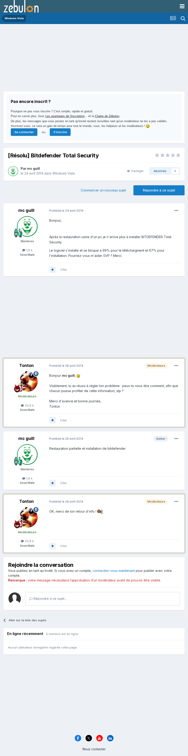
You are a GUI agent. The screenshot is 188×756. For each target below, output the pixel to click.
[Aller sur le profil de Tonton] (27, 381)
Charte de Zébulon (107, 116)
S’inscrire (60, 132)
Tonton (26, 365)
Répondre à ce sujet (159, 190)
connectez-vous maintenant (114, 571)
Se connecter (24, 132)
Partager (137, 171)
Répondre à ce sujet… (50, 598)
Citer (63, 269)
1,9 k (29, 250)
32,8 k (29, 405)
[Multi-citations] (52, 269)
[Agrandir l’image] (78, 375)
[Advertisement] (57, 59)
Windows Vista (64, 173)
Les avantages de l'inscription (65, 116)
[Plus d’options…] (176, 210)
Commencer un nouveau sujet (103, 190)
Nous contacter (94, 749)
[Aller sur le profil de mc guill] (13, 171)
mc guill (33, 168)
